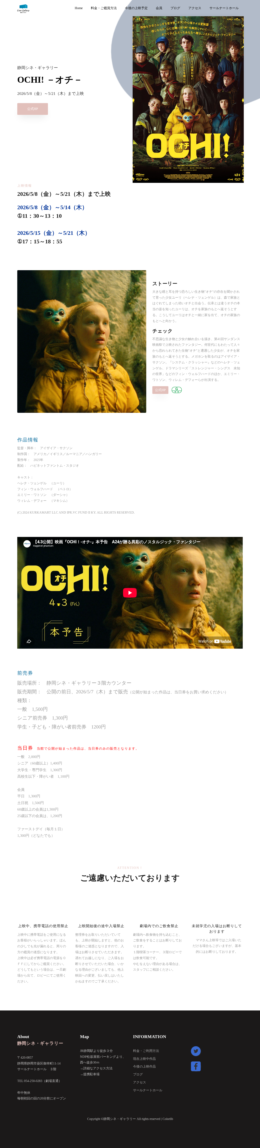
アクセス (139, 1082)
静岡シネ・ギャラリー (40, 1043)
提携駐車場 (91, 1074)
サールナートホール (147, 1090)
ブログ (138, 1074)
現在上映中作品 (144, 1058)
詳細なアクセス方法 (98, 1068)
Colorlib (167, 1119)
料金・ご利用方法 (146, 1051)
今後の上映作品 (144, 1066)
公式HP (32, 109)
